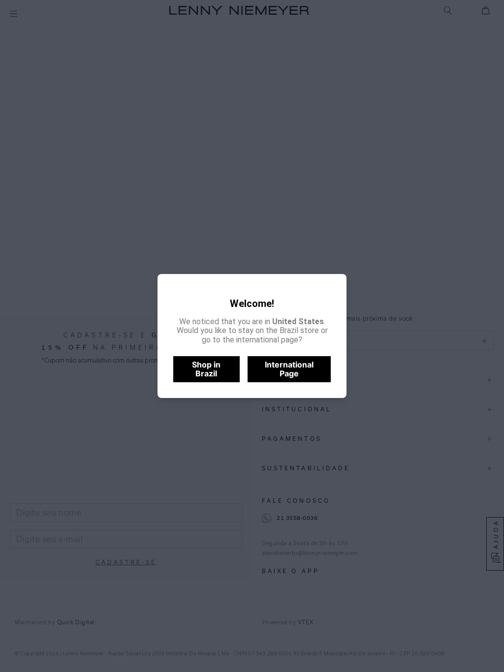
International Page (289, 369)
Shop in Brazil (206, 369)
